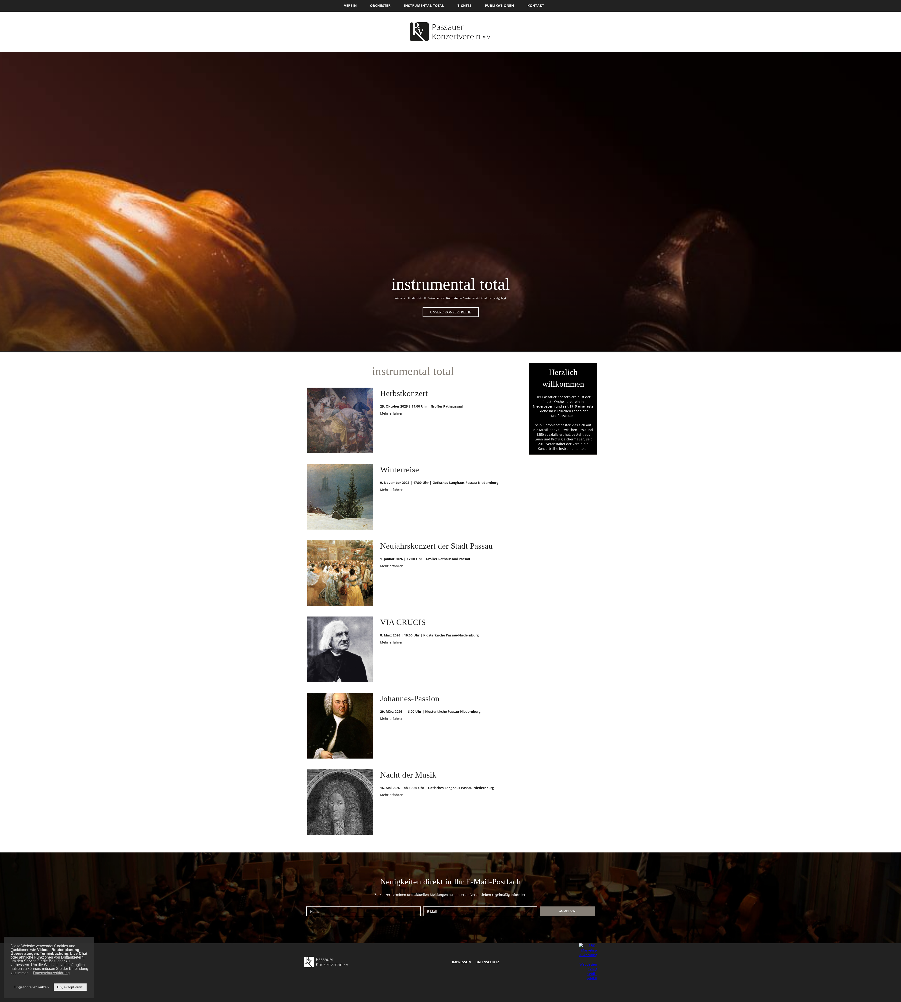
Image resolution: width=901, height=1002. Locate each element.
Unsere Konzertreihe (450, 312)
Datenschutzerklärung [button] (51, 973)
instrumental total (573, 448)
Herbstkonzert (404, 393)
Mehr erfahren (391, 413)
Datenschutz (487, 962)
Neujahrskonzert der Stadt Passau (436, 546)
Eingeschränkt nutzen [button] (31, 987)
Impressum (462, 962)
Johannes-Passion (409, 698)
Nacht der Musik (408, 774)
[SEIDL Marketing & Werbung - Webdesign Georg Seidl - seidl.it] (588, 962)
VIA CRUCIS (403, 622)
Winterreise (399, 469)
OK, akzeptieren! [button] (70, 987)
